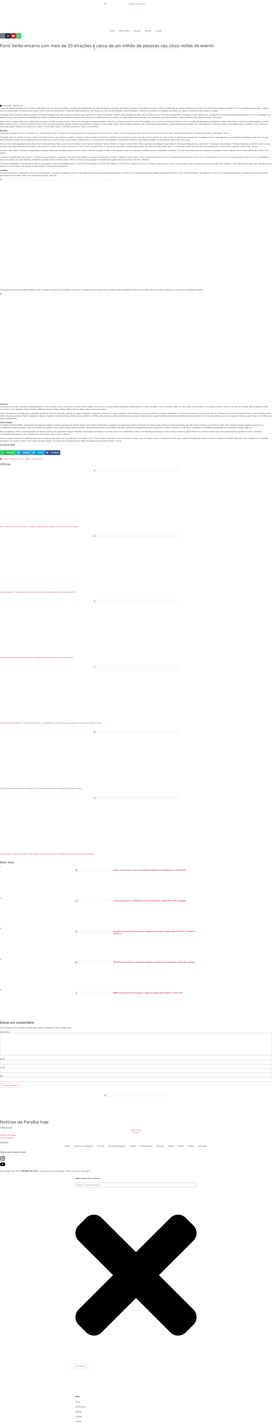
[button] (8, 452)
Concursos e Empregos (83, 1146)
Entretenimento (146, 1146)
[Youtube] (13, 36)
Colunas (148, 31)
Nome (2, 1059)
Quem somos (124, 31)
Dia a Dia (100, 1146)
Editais (133, 1146)
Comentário (5, 1032)
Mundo (171, 1146)
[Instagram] (8, 36)
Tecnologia (202, 1146)
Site (1, 1076)
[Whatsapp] (18, 36)
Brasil (67, 1146)
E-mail (2, 1067)
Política (191, 1146)
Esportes (160, 1146)
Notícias (137, 31)
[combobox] (136, 1185)
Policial (181, 1146)
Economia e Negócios (117, 1146)
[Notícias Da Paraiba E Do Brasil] (2, 36)
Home (112, 31)
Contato (158, 31)
